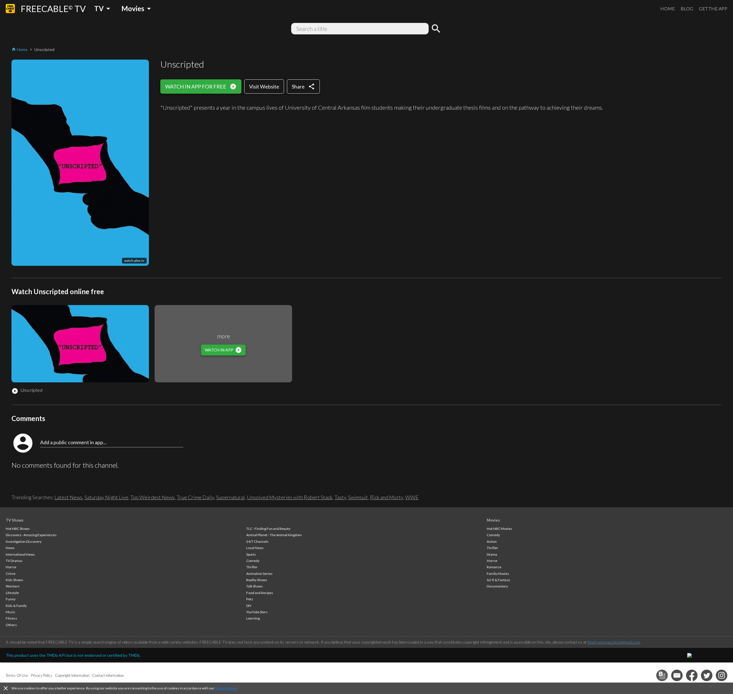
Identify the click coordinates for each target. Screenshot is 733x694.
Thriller (252, 567)
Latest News (68, 497)
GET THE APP (713, 8)
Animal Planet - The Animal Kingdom (274, 535)
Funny (10, 599)
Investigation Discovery (24, 541)
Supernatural (230, 497)
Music (10, 612)
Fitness (11, 618)
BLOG (687, 8)
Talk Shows (254, 586)
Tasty (340, 497)
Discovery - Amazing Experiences (31, 535)
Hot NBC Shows (18, 528)
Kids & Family (16, 605)
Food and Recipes (259, 593)
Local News (255, 548)
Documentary (497, 586)
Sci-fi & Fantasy (498, 580)
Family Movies (498, 573)
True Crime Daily (195, 497)
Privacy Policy (225, 688)
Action (492, 541)
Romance (494, 567)
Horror (11, 567)
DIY (248, 605)
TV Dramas (14, 561)
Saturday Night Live (106, 497)
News (10, 548)
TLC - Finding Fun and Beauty (268, 528)
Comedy (252, 561)
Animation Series (259, 573)
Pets (249, 599)
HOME (667, 8)
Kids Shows (14, 580)
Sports (251, 554)
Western (12, 586)
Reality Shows (256, 580)
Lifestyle (12, 593)
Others (11, 625)
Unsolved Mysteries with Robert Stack (289, 497)
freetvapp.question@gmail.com (614, 642)
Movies (493, 520)
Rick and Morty (386, 497)
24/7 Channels (257, 541)
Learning (253, 618)
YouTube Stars (257, 612)
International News (20, 554)
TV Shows (14, 520)
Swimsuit (358, 497)
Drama (492, 554)
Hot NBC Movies (499, 528)
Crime (10, 573)
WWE (412, 497)
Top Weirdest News (152, 497)
